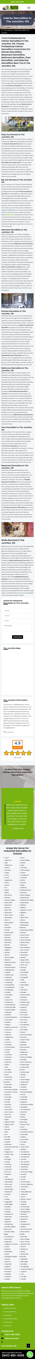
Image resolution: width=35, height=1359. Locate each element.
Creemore (8, 1057)
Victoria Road (25, 1207)
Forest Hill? (8, 1169)
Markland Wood (26, 890)
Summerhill (24, 1139)
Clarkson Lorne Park (11, 1027)
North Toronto (25, 962)
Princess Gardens (26, 1035)
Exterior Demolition (10, 1308)
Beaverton (8, 905)
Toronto (23, 1179)
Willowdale (24, 1259)
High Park (8, 1222)
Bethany (7, 907)
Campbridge (9, 990)
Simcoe (23, 1094)
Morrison (23, 932)
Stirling (23, 1117)
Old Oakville (24, 972)
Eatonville (8, 1117)
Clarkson (8, 1025)
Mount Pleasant (26, 940)
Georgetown (9, 1179)
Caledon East (9, 975)
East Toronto (9, 1112)
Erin (6, 1134)
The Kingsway (25, 1164)
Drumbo (7, 1094)
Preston (23, 1032)
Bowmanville (9, 932)
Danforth (8, 1060)
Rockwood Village (26, 1057)
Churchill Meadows (11, 1017)
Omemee (24, 975)
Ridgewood (24, 1052)
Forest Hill (8, 1167)
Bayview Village (10, 900)
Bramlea (7, 937)
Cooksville (8, 1045)
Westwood (24, 1249)
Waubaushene (25, 1224)
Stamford (24, 1112)
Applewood (8, 880)
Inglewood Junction (11, 1244)
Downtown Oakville (11, 1089)
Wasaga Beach (25, 1212)
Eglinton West (9, 1124)
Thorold (23, 1177)
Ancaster (8, 870)
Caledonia (8, 977)
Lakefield (8, 1274)
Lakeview (8, 1276)
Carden (7, 997)
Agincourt (8, 860)
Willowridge (24, 1262)
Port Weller (24, 1030)
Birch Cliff (8, 910)
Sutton (23, 1144)
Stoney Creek (25, 1124)
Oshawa (23, 982)
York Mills (23, 1276)
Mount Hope (25, 937)
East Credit (8, 1109)
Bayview (7, 898)
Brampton (8, 940)
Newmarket (24, 955)
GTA (6, 1197)
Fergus (7, 1157)
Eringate (7, 1142)
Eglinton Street (10, 1122)
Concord (8, 1042)
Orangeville (24, 977)
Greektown (8, 1192)
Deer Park (8, 1062)
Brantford (8, 942)
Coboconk (8, 1030)
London (23, 873)
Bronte (7, 955)
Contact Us (7, 1326)
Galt (6, 1177)
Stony (22, 1127)
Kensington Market (11, 1257)
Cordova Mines (10, 1047)
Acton (7, 858)
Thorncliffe (24, 1169)
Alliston (7, 868)
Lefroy (23, 858)
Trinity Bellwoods (26, 1192)
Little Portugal (25, 870)
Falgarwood (9, 1152)
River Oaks (24, 1055)
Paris (22, 987)
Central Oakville (10, 1010)
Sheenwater (24, 1082)
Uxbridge (23, 1202)
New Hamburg (25, 947)
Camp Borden (9, 985)
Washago (24, 1214)
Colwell (7, 1040)
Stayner (23, 1114)
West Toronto (25, 1242)
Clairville (7, 1022)
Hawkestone (9, 1214)
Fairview (7, 1149)
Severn (23, 1077)
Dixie (6, 1067)
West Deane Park (26, 1229)
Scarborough (25, 1065)
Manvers (23, 883)
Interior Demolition (10, 1312)
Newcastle (24, 952)
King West (8, 1264)
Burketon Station (10, 962)
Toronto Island (25, 1182)
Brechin (7, 945)
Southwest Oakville (27, 1104)
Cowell (7, 1052)
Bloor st (7, 920)
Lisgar (22, 865)
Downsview (8, 1077)
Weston (23, 1247)
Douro (7, 1075)
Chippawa (8, 1012)
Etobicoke (8, 1144)
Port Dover (24, 1020)
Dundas (7, 1102)
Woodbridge (25, 1266)
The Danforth (25, 1157)
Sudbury (23, 1137)
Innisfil (7, 1247)
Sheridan (23, 1087)
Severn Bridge (25, 1080)
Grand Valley (9, 1189)
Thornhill (23, 1174)
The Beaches (25, 1152)
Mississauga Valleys (27, 930)
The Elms (24, 1159)
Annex (7, 875)
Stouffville (24, 1129)
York (22, 1274)
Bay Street (8, 895)
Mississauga (24, 922)
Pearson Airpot (25, 995)
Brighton (7, 950)
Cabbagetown (9, 970)
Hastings (8, 1212)
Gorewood (8, 1187)
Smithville (24, 1099)
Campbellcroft (10, 987)
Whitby (23, 1252)
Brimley (7, 952)
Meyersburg (24, 903)
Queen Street (25, 1040)
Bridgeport (8, 947)
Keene (7, 1254)
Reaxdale (24, 1045)
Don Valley (8, 1072)
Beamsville (8, 903)
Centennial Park (10, 1005)
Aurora (7, 885)
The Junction (8, 30)
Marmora (24, 893)
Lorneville (24, 878)
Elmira (7, 1127)
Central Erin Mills (10, 1007)
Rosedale (24, 1060)
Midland (23, 907)
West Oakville (25, 1239)
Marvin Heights (25, 895)
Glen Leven (8, 1184)
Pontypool (24, 1012)
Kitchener (8, 1269)
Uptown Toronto (26, 1199)
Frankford (8, 1174)
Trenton (23, 1189)
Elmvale (7, 1129)
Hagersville (8, 1202)
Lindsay (23, 863)
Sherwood (24, 1089)
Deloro (7, 1065)
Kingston (8, 1266)
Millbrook (23, 912)
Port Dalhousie (25, 1017)
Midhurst (23, 905)
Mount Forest (25, 935)
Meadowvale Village (27, 900)
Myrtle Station (25, 942)
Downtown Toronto (11, 1092)
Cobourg (8, 1032)
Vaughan (24, 1204)
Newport (23, 957)
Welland (23, 1227)
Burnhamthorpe (10, 967)
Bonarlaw (8, 927)
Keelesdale (8, 1252)
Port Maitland (25, 1025)
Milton (23, 915)
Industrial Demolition (10, 1319)
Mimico (23, 920)
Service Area (8, 1322)
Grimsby (7, 1194)
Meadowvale (25, 898)
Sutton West (25, 1147)
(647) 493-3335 (17, 2)
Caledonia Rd (9, 980)
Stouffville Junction (27, 1132)
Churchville (8, 1020)
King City (8, 1262)
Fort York (8, 1172)
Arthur (7, 883)
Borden (7, 930)
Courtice (8, 1050)
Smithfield (24, 1097)
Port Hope (24, 1022)
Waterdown (24, 1217)
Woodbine (24, 1264)
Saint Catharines (26, 1062)
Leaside (7, 1279)
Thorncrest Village (26, 1172)
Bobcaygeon (9, 922)
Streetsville (24, 1134)
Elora (6, 1132)
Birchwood (8, 912)
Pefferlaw (24, 997)
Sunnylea (24, 1142)
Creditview (8, 1055)
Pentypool (24, 1000)
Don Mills (8, 1070)
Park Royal (24, 990)
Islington (7, 1249)
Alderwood (8, 865)
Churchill (8, 1015)
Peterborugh (25, 1005)
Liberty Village (25, 860)
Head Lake (8, 1217)
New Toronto (25, 950)
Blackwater (8, 917)
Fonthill (7, 1162)
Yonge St (24, 1271)
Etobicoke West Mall (11, 1147)
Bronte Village (9, 957)
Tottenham (24, 1187)
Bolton (7, 925)
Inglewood (8, 1242)
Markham (24, 888)
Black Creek (9, 915)
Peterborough (25, 1002)
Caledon (8, 972)
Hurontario (8, 1239)
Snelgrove (24, 1102)
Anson (7, 878)
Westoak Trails (25, 1244)
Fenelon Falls (9, 1154)
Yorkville (23, 1279)
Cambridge (8, 982)
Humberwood (9, 1237)
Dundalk (7, 1099)
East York (8, 1114)
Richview (23, 1050)
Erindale (7, 1139)
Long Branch (25, 875)
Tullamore (24, 1194)
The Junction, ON (8, 1346)
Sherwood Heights (26, 1092)
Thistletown (24, 1167)
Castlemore (9, 1002)
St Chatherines (25, 1109)
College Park (9, 1037)
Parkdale (23, 992)
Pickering (23, 1007)
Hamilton (8, 1207)
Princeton (24, 1037)
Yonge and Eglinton (27, 1269)
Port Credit (24, 1015)
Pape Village (24, 985)
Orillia (22, 980)
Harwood (8, 1209)
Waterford (24, 1219)
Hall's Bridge (9, 1204)
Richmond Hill (25, 1047)
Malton (23, 880)
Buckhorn (8, 960)
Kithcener (8, 1271)
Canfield (8, 992)
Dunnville (8, 1104)
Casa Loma (8, 1000)
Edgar (7, 1119)
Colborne (8, 1035)
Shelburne (24, 1085)
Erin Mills (7, 1137)
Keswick (7, 1259)
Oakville (23, 970)
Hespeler (8, 1219)
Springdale (24, 1107)
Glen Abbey (9, 1182)
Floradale (8, 1159)
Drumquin (8, 1097)
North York (24, 965)
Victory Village (25, 1209)
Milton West (24, 917)
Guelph (7, 1199)
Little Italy (24, 868)
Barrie (7, 893)
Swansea (23, 1149)
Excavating (7, 1315)
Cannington (9, 995)
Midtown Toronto (26, 910)
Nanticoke (24, 945)
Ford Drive (8, 1164)
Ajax (6, 863)
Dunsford (8, 1107)
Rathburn (24, 1042)
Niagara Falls (25, 960)
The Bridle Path (25, 1154)
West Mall (24, 1237)
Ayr (6, 888)
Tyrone (23, 1197)
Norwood (23, 967)
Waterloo (24, 1222)
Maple (23, 885)
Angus (7, 873)
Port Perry (24, 1027)
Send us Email (11, 1338)
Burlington (8, 965)
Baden (7, 890)
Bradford (8, 935)
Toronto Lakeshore (27, 1184)
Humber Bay (9, 1224)
